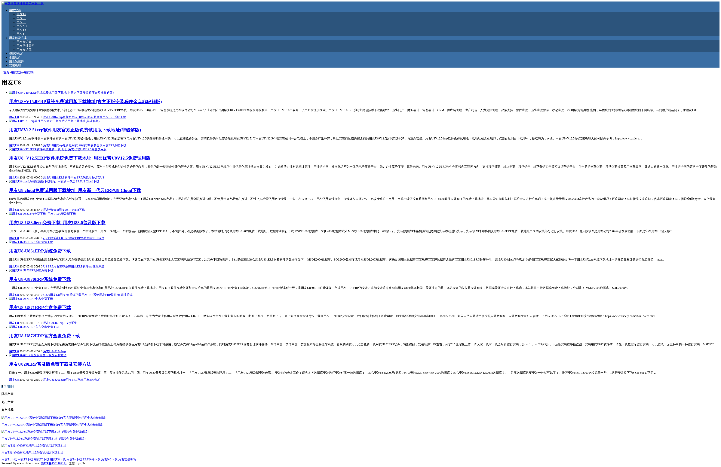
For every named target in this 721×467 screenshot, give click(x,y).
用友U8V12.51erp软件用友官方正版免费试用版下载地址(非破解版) (75, 129)
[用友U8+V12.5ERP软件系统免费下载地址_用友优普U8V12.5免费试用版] (57, 149)
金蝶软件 (15, 57)
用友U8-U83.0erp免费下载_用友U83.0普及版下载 (57, 222)
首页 (6, 72)
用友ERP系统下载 (114, 117)
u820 (56, 379)
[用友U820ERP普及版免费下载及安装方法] (37, 355)
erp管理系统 (51, 238)
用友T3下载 (25, 459)
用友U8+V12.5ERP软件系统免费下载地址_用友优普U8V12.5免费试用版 (80, 158)
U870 (46, 294)
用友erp (58, 117)
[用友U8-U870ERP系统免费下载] (31, 270)
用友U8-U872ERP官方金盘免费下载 (44, 335)
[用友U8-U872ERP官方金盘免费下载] (34, 326)
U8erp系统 (70, 323)
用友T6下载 (41, 459)
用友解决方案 (18, 37)
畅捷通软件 (16, 53)
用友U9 (21, 22)
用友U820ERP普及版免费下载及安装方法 (50, 364)
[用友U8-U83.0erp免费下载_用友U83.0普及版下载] (42, 213)
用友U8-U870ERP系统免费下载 (40, 279)
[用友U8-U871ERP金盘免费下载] (31, 298)
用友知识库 (24, 49)
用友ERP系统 (79, 177)
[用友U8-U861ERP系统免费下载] (31, 242)
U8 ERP (64, 238)
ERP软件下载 (91, 459)
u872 (56, 351)
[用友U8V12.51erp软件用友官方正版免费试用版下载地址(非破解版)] (54, 121)
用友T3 (21, 30)
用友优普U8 (96, 177)
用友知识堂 (24, 41)
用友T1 (21, 33)
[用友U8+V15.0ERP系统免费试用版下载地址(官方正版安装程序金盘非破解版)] (61, 92)
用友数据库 (16, 61)
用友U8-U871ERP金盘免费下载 (40, 307)
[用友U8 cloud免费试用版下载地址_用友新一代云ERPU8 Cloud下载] (54, 181)
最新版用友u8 (72, 117)
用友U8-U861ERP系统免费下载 (40, 251)
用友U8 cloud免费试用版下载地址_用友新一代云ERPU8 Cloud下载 (75, 190)
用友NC (22, 26)
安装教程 (15, 65)
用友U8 (21, 18)
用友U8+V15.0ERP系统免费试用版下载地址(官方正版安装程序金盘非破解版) (85, 101)
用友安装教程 (127, 459)
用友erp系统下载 (70, 294)
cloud (55, 209)
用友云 (47, 209)
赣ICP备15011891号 (54, 463)
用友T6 (21, 14)
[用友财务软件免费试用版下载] (23, 3)
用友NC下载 (109, 459)
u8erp (62, 351)
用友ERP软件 (62, 177)
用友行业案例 (26, 45)
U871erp (58, 323)
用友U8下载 (58, 459)
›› (13, 386)
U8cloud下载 (77, 209)
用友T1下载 (9, 459)
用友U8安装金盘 (92, 117)
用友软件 (15, 10)
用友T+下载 (74, 459)
